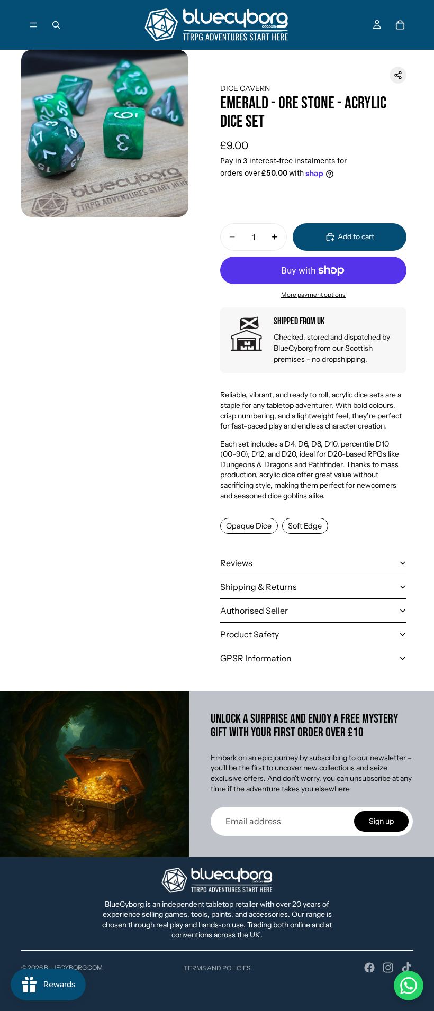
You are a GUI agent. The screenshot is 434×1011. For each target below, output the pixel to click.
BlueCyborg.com (73, 967)
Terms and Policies (217, 968)
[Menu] (33, 25)
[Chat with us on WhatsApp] (408, 985)
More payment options (313, 294)
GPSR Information (256, 658)
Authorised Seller (254, 610)
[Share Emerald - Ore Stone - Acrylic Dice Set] (398, 75)
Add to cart (356, 236)
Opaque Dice (249, 526)
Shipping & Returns (258, 586)
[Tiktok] (406, 967)
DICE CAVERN (245, 88)
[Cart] (400, 25)
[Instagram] (388, 967)
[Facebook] (369, 967)
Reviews (236, 563)
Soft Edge (305, 526)
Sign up (381, 821)
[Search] (56, 25)
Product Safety (249, 634)
